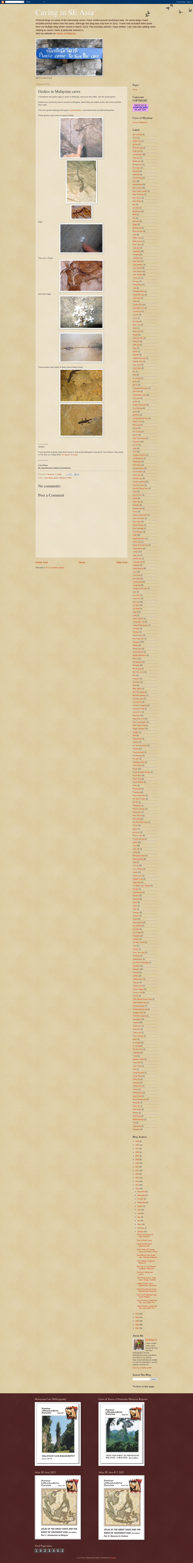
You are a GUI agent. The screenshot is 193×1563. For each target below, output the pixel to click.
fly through (137, 378)
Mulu (134, 685)
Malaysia (62, 478)
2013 (137, 1185)
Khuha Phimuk (138, 525)
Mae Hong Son (138, 639)
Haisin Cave (137, 422)
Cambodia (136, 251)
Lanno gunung (138, 568)
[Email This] (68, 474)
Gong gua (136, 398)
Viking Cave (137, 1086)
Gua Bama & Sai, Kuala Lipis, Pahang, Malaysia (147, 1256)
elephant (136, 355)
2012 (137, 1189)
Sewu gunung (138, 922)
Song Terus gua (139, 952)
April (139, 1221)
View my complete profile (142, 1368)
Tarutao (135, 996)
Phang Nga (137, 789)
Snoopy (135, 949)
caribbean (136, 258)
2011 (137, 1314)
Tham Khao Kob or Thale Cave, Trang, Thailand (146, 1279)
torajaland (136, 1053)
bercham (136, 208)
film (134, 372)
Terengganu (137, 1019)
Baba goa (136, 158)
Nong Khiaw (137, 739)
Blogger (113, 1558)
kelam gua (136, 502)
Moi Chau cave (138, 672)
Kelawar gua (137, 508)
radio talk (136, 849)
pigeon (135, 829)
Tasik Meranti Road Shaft (142, 999)
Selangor (136, 912)
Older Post (121, 562)
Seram (135, 919)
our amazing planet (140, 745)
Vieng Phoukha (138, 1073)
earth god (136, 345)
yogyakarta (137, 1126)
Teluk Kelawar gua (140, 1002)
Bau (134, 205)
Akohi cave (137, 141)
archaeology (137, 154)
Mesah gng (137, 669)
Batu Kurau (137, 198)
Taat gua (136, 983)
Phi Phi (135, 802)
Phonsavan (137, 812)
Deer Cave (137, 331)
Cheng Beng (137, 285)
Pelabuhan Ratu (139, 762)
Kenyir (135, 512)
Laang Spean (138, 548)
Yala (134, 1123)
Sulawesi (136, 969)
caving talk (137, 278)
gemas (135, 385)
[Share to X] (73, 474)
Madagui (136, 632)
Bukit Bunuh (137, 241)
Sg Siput (136, 929)
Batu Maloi (137, 201)
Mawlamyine (137, 662)
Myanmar (136, 715)
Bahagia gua (137, 165)
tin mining (136, 1046)
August (140, 1206)
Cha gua (136, 281)
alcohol (135, 144)
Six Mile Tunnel (138, 942)
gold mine (136, 391)
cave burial (137, 261)
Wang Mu (136, 1103)
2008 (137, 1325)
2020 (137, 1160)
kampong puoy (138, 468)
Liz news (136, 605)
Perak (135, 769)
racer (134, 846)
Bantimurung (137, 178)
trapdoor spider (138, 1059)
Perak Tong (137, 779)
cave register (137, 271)
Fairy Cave (137, 365)
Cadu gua (136, 248)
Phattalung (137, 792)
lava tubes (136, 578)
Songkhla (136, 956)
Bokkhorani (137, 228)
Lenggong (136, 585)
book (134, 235)
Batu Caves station (140, 191)
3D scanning (137, 134)
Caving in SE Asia (64, 12)
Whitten (135, 1113)
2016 (137, 1174)
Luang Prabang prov (140, 625)
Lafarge (135, 552)
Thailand (136, 1023)
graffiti (135, 402)
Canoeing (136, 255)
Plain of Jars (137, 835)
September (141, 1202)
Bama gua (136, 168)
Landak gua (137, 558)
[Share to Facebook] (75, 474)
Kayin (135, 492)
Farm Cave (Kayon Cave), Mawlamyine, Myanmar (147, 1290)
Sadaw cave (137, 876)
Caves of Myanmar (140, 122)
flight (134, 375)
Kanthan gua (137, 478)
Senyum (136, 916)
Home (82, 562)
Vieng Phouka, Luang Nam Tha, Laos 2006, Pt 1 (147, 1307)
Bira (134, 218)
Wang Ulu (136, 1106)
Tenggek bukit (138, 1013)
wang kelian (137, 1096)
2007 (137, 1328)
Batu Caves (137, 188)
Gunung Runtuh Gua (140, 418)
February (141, 1228)
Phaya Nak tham (139, 795)
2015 (137, 1178)
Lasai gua (136, 575)
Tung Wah (136, 1063)
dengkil (135, 335)
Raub (135, 862)
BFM (134, 215)
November (141, 1195)
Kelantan (136, 505)
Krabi (135, 535)
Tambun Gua (137, 992)
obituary (136, 742)
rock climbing (138, 869)
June (139, 1213)
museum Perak (138, 709)
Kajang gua (137, 462)
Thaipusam (137, 1026)
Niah (134, 735)
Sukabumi (136, 966)
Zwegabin (136, 1129)
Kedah (135, 498)
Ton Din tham (138, 1049)
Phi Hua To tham (139, 799)
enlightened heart (139, 358)
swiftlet (135, 976)
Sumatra (136, 972)
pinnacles (136, 832)
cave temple (137, 275)
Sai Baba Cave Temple (141, 886)
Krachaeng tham (139, 538)
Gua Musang (137, 408)
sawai (135, 906)
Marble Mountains (139, 655)
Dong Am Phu (138, 338)
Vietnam (136, 1083)
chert (134, 288)
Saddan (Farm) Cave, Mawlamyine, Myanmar (146, 1284)
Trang (135, 1056)
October (140, 1199)
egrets (135, 351)
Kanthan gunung (139, 482)
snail (134, 946)
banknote (136, 174)
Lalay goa (136, 555)
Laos (134, 572)
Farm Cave (137, 368)
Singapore (136, 936)
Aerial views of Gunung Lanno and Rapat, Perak (147, 1250)
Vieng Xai (136, 1079)
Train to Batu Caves (144, 1240)
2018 (137, 1167)
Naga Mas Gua (138, 719)
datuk (135, 328)
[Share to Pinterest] (78, 474)
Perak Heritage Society (141, 772)
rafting (135, 852)
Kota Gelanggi (138, 528)
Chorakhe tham (138, 291)
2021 (137, 1156)
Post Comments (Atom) (55, 568)
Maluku (135, 645)
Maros (135, 659)
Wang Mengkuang (139, 1099)
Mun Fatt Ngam (138, 692)
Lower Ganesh (138, 619)
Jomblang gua (138, 458)
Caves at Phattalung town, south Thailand (147, 1296)
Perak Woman (138, 782)
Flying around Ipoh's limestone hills (144, 1245)
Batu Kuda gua (138, 194)
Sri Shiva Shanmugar (141, 962)
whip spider (137, 1109)
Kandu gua (137, 475)
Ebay (135, 348)
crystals (136, 315)
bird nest (136, 221)
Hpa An (135, 435)
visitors (135, 1089)
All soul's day (138, 148)
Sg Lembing (137, 926)
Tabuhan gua (137, 986)
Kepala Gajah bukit (140, 515)
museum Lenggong (140, 705)
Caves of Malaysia (66, 33)
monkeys (136, 679)
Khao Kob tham (138, 518)
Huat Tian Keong (139, 438)
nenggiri (136, 732)
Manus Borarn (138, 652)
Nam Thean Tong (139, 725)
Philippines (137, 806)
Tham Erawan (138, 1036)
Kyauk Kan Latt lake (140, 545)
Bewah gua (137, 211)
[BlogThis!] (70, 474)
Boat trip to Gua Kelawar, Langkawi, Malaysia (146, 1268)
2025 (137, 1141)
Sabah (135, 872)
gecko (56, 478)
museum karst (138, 699)
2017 (137, 1170)
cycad (135, 318)
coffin (135, 301)
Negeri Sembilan (139, 729)
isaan (135, 448)
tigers (135, 1039)
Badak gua (137, 161)
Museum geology (139, 695)
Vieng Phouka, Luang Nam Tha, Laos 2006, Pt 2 (147, 1301)
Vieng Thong (137, 1076)
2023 (137, 1149)
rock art (135, 866)
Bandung (136, 171)
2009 (137, 1321)
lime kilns (136, 595)
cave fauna (48, 478)
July (139, 1210)
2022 (137, 1152)
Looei (135, 615)
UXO (134, 1069)
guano (135, 412)
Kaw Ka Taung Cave (140, 488)
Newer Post (41, 562)
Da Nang (136, 321)
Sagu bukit (137, 882)
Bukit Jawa (137, 245)
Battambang (137, 184)
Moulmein (136, 682)
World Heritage (138, 1119)
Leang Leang (137, 582)
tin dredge (136, 1043)
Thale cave (137, 1033)
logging (135, 612)
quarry (135, 842)
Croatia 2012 (137, 305)
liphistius (136, 602)
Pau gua (136, 759)
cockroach (136, 298)
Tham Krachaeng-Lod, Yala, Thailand (145, 1235)
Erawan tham (138, 361)
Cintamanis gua (138, 295)
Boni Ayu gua (138, 231)
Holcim (135, 428)
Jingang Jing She (139, 455)
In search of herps (69, 455)
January (140, 1231)
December (141, 1192)
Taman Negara (138, 989)
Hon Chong (137, 432)
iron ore (135, 445)
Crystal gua (137, 311)
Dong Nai (136, 341)
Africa (135, 138)
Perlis (69, 478)
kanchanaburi (138, 472)
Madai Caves (138, 635)
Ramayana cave (139, 856)
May (139, 1217)
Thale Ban (136, 1029)
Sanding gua (137, 892)
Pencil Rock (137, 765)
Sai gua (135, 889)
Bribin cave (137, 238)
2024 (137, 1145)
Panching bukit (138, 752)
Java (134, 452)
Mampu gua (137, 649)
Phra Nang (137, 819)
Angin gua (136, 151)
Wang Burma (137, 1093)
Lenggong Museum (140, 588)
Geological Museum (140, 388)
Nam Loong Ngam (139, 722)
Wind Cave (137, 1116)
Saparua (136, 896)
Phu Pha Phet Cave (140, 822)
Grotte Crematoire (139, 405)
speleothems (137, 959)
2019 (137, 1163)
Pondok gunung (138, 839)
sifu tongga (137, 932)
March (140, 1224)
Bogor (135, 224)
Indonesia (136, 442)
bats (134, 181)
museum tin (137, 712)
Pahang (135, 749)
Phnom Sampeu (139, 809)
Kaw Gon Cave (138, 485)
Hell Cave (136, 425)
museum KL (137, 702)
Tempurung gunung (140, 1009)
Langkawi (136, 565)
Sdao (135, 909)
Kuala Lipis (137, 542)
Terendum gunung (139, 1016)
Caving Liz (152, 1340)
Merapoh (136, 665)
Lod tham (136, 609)
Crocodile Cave (138, 308)
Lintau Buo (137, 598)
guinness (136, 415)
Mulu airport (137, 689)
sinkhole (136, 939)
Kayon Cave (137, 495)
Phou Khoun (137, 816)
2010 (137, 1317)
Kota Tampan (138, 532)
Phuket (135, 826)
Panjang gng (137, 755)
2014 (137, 1181)
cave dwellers (138, 265)
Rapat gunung (138, 859)
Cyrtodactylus (75, 110)
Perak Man (137, 776)
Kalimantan (137, 465)
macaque (136, 629)
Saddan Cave (138, 879)
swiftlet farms (138, 979)
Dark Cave (137, 325)
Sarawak (136, 899)
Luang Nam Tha (139, 622)
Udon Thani (137, 1066)
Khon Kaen (137, 522)
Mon (134, 675)
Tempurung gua (138, 1006)
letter (134, 592)
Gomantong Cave (139, 395)
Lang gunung (137, 562)
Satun (135, 902)
